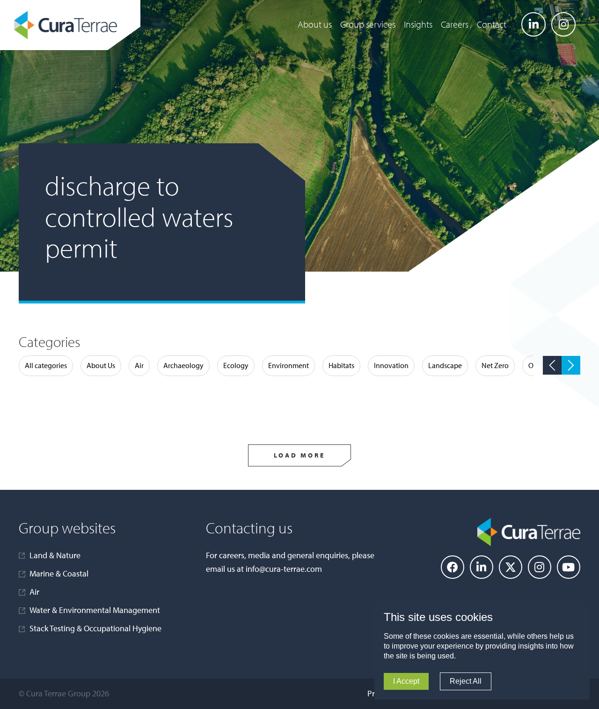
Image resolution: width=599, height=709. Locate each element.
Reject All (466, 681)
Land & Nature (54, 555)
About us (315, 24)
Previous (552, 365)
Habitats (341, 365)
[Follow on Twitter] (510, 567)
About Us (101, 365)
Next (571, 365)
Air (139, 365)
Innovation (391, 365)
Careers (454, 24)
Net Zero (495, 365)
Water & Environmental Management (94, 610)
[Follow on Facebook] (452, 567)
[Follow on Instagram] (563, 24)
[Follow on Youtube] (568, 567)
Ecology (235, 365)
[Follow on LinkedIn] (533, 24)
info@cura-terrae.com (284, 568)
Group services (367, 24)
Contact (491, 24)
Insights (418, 24)
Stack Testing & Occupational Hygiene (95, 628)
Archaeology (183, 365)
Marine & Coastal (58, 573)
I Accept (406, 681)
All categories (46, 365)
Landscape (445, 365)
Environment (288, 365)
